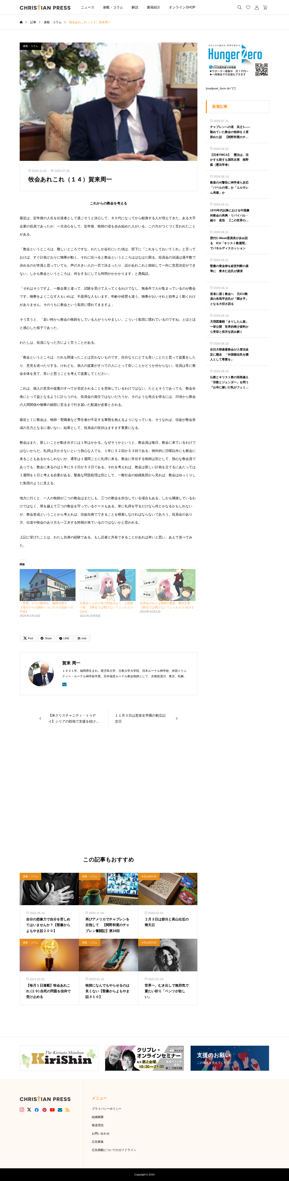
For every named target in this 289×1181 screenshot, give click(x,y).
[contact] (64, 684)
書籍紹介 (153, 7)
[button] (206, 7)
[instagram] (22, 1109)
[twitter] (29, 1110)
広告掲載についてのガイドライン (114, 1150)
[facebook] (36, 1109)
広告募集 (98, 1141)
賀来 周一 (71, 663)
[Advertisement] (108, 793)
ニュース (87, 7)
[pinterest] (44, 1109)
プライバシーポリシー (106, 1108)
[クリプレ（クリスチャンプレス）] (45, 7)
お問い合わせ (101, 1133)
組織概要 (98, 1117)
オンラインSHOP (182, 7)
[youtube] (52, 1109)
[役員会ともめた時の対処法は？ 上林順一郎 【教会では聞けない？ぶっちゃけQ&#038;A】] (108, 585)
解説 (135, 7)
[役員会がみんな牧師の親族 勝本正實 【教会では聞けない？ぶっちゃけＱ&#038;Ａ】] (168, 585)
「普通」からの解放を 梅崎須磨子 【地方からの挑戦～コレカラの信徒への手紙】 (46, 607)
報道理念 (98, 1125)
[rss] (67, 1110)
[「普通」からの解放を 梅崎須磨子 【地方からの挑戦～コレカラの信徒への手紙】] (48, 585)
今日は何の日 (149, 876)
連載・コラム (113, 7)
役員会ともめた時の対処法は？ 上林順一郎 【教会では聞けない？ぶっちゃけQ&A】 (106, 607)
